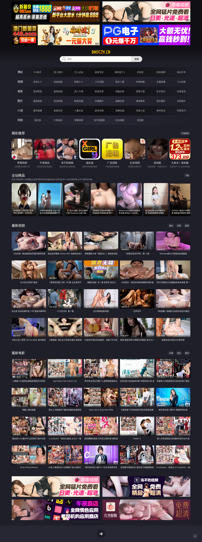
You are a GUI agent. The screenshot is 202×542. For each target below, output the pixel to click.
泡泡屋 (140, 120)
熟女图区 (161, 100)
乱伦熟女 (161, 91)
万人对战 (78, 72)
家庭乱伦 (58, 110)
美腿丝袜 (119, 100)
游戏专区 (99, 72)
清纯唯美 (140, 100)
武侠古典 (99, 110)
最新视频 (18, 225)
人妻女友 (78, 110)
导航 (20, 120)
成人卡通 (78, 91)
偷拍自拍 (58, 91)
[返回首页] (195, 536)
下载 (187, 175)
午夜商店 (58, 120)
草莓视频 (78, 120)
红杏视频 (119, 120)
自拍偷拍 (58, 81)
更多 (187, 225)
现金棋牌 (161, 72)
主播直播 (161, 81)
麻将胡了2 (120, 72)
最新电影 (18, 353)
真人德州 (58, 72)
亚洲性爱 (37, 91)
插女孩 (37, 120)
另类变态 (181, 91)
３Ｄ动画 (99, 81)
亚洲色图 (58, 100)
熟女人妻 (119, 81)
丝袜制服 (140, 81)
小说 (20, 110)
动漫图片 (99, 100)
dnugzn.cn (101, 52)
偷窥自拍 (37, 100)
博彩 (20, 72)
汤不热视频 (99, 120)
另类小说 (140, 110)
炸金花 (140, 72)
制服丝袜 (119, 91)
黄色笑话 (161, 110)
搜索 (137, 59)
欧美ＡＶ (78, 81)
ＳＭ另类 (181, 81)
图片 (20, 101)
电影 (20, 91)
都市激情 (37, 110)
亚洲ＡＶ (37, 81)
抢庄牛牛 (181, 72)
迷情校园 (119, 110)
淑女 (179, 353)
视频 (20, 82)
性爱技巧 (181, 110)
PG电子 (37, 72)
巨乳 (179, 225)
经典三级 (140, 91)
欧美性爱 (99, 91)
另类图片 (181, 100)
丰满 (171, 353)
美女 (171, 225)
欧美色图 (78, 100)
